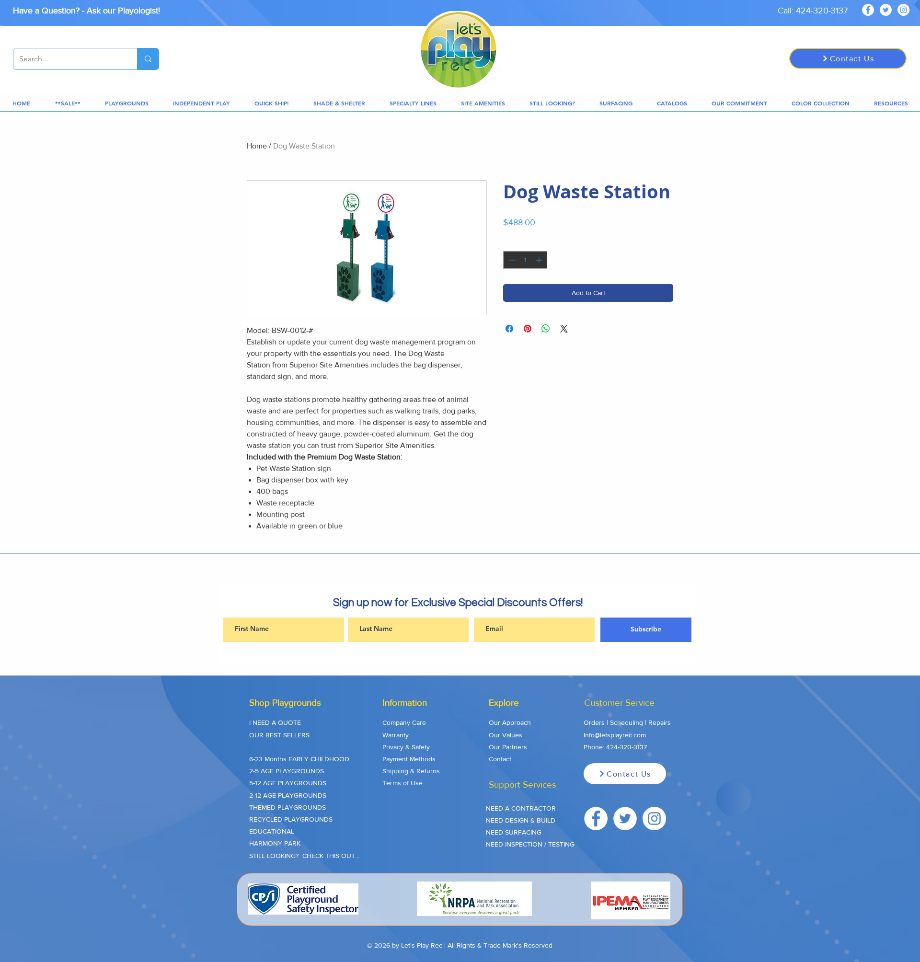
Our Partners (508, 747)
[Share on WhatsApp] (546, 328)
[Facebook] (868, 10)
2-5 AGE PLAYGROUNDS (286, 771)
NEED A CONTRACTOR (521, 808)
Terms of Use (402, 783)
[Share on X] (564, 328)
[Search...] (148, 58)
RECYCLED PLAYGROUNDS (291, 819)
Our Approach (510, 722)
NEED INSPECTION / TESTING (530, 844)
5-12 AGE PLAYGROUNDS (287, 783)
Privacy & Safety (406, 747)
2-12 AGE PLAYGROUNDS (287, 795)
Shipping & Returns (411, 771)
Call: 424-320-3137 (813, 10)
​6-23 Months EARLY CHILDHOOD (299, 759)
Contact (500, 759)
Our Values (505, 735)
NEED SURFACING (513, 832)
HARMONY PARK (274, 843)
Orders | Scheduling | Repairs (627, 722)
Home (257, 146)
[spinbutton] (525, 260)
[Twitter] (886, 10)
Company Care (404, 722)
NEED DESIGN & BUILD (520, 820)
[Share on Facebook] (509, 328)
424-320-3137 (626, 747)
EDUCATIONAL (271, 831)
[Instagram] (903, 10)
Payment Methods (409, 759)
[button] (67, 103)
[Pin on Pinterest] (527, 328)
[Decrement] (511, 260)
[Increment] (540, 260)
